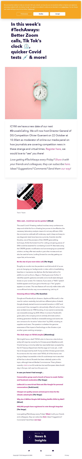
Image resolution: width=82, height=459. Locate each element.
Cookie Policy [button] (64, 7)
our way (65, 168)
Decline (41, 14)
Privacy (67, 455)
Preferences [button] (31, 9)
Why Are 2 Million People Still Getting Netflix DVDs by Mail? (40, 399)
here (67, 164)
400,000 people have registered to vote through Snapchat (40, 406)
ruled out (26, 365)
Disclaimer (49, 455)
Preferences (24, 14)
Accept (58, 14)
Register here (53, 149)
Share (58, 159)
